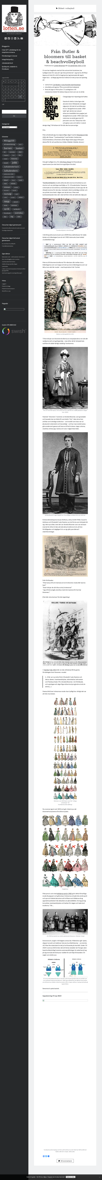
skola (5, 205)
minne (13, 183)
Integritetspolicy (7, 59)
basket (19, 148)
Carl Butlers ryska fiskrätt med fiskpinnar (66, 85)
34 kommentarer (66, 1161)
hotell (6, 163)
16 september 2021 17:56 (77, 65)
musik (14, 190)
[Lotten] (14, 31)
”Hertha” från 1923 (49, 670)
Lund (20, 180)
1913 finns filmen (65, 162)
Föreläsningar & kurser (9, 56)
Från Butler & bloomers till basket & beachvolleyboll (65, 30)
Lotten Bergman (59, 65)
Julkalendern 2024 (9, 177)
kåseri (6, 180)
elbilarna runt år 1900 (64, 893)
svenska (19, 213)
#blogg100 (9, 140)
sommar (14, 205)
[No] (100, 1177)
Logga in (4, 284)
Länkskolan (5, 266)
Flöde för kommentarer (8, 288)
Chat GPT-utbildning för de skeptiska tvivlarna (11, 51)
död (20, 152)
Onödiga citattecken (7, 230)
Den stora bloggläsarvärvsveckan (10, 259)
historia (14, 159)
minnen (7, 187)
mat (5, 183)
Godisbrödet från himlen (8, 261)
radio (5, 197)
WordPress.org (6, 291)
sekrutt (16, 202)
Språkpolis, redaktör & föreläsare (9, 68)
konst (19, 177)
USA (18, 217)
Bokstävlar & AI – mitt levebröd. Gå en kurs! (13, 257)
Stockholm (7, 213)
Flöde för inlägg (6, 286)
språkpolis (17, 209)
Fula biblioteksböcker (7, 246)
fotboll (5, 159)
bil (4, 152)
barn (20, 144)
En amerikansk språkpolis (8, 243)
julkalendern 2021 (8, 174)
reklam (21, 197)
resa (6, 201)
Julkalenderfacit (7, 63)
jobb (14, 162)
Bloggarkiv (6, 46)
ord (17, 194)
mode (16, 187)
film (20, 155)
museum (6, 190)
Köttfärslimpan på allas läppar (9, 264)
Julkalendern (11, 170)
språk (6, 209)
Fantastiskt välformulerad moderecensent (13, 228)
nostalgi (7, 194)
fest (13, 155)
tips (5, 217)
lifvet (13, 180)
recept (12, 197)
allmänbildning (9, 144)
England (6, 155)
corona (12, 152)
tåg (12, 217)
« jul (3, 104)
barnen (8, 148)
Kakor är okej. (71, 1177)
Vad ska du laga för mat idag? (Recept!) (12, 273)
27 (13, 97)
